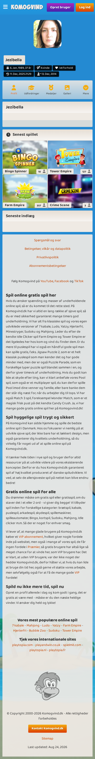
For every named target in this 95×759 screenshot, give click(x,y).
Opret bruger (60, 7)
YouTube (46, 281)
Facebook (62, 281)
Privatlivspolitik (48, 257)
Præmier (34, 547)
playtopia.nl (37, 650)
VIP (77, 572)
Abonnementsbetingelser (47, 266)
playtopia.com (22, 645)
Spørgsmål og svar (47, 240)
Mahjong (33, 625)
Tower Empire (72, 630)
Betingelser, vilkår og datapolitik (48, 248)
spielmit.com (72, 645)
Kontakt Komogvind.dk (47, 728)
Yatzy (56, 625)
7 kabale (18, 625)
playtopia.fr (57, 650)
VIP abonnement (31, 536)
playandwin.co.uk (47, 645)
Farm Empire (72, 625)
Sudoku (54, 630)
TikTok (79, 281)
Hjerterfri (19, 630)
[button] (86, 90)
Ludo (46, 625)
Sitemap (47, 738)
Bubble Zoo (37, 630)
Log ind (84, 7)
